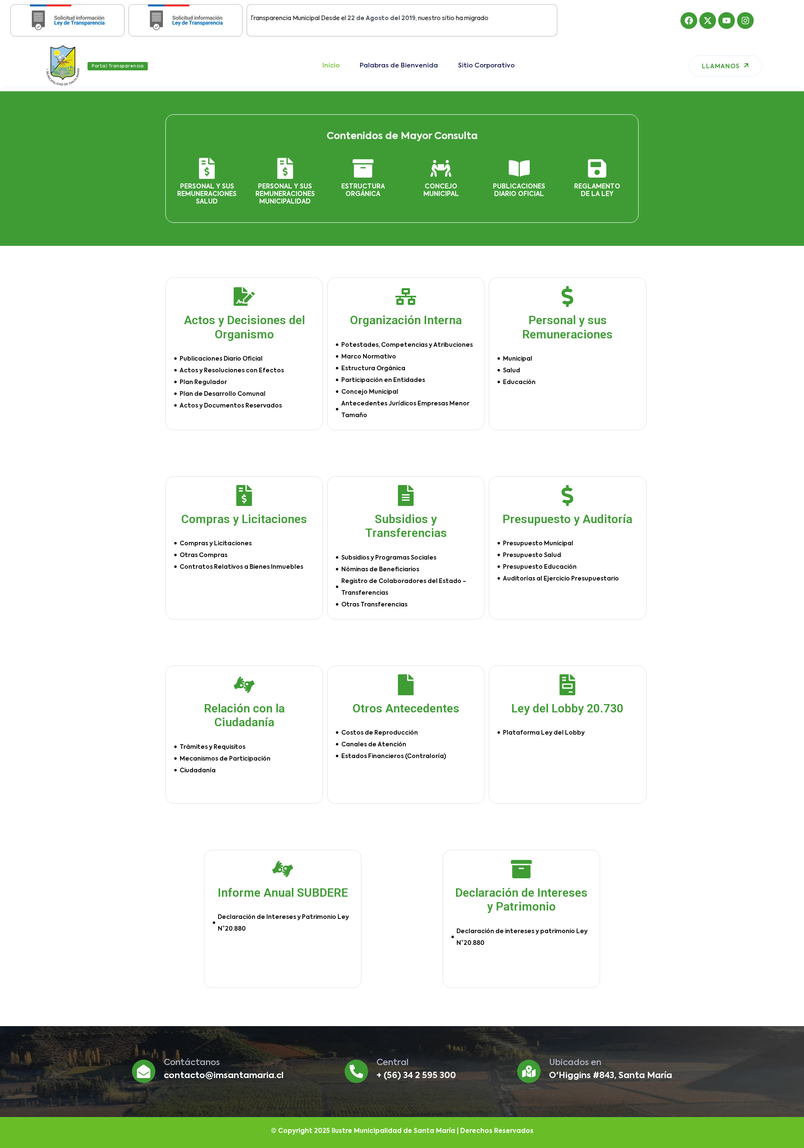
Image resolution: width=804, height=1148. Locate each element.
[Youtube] (726, 20)
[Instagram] (745, 20)
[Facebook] (688, 20)
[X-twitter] (707, 20)
